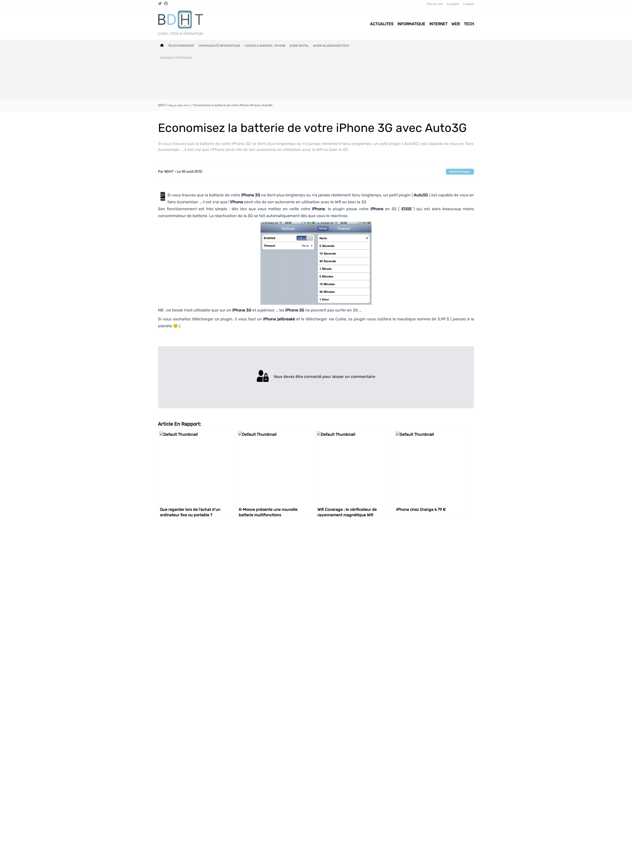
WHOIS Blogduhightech (331, 45)
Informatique (461, 171)
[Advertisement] (316, 78)
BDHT (169, 171)
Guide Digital (299, 45)
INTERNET (438, 23)
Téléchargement (181, 45)
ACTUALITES (382, 23)
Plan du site (435, 4)
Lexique (468, 4)
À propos (453, 4)
